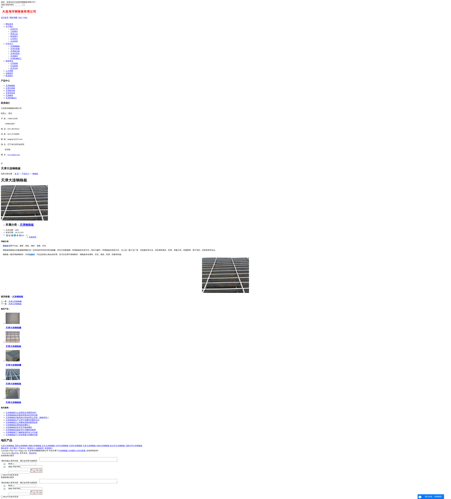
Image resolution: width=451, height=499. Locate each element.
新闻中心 (31, 448)
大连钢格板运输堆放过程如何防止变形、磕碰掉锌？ (27, 418)
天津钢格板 (15, 46)
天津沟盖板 (15, 49)
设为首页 (4, 18)
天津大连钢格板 (15, 304)
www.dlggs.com (14, 155)
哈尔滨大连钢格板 (117, 446)
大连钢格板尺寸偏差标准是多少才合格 (22, 432)
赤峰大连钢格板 (34, 446)
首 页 (17, 174)
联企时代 (33, 453)
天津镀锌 (14, 56)
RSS (20, 18)
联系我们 (14, 36)
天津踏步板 (15, 51)
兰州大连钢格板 (62, 446)
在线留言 (9, 73)
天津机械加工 (16, 58)
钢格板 (35, 174)
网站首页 (9, 24)
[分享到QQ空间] (7, 235)
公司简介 (14, 39)
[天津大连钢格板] (24, 220)
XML (25, 18)
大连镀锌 (72, 451)
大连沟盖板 (81, 451)
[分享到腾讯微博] (12, 235)
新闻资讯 (9, 61)
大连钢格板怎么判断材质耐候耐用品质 (22, 422)
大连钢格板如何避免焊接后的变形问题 (22, 415)
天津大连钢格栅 (15, 301)
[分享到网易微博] (17, 235)
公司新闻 (14, 63)
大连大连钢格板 (7, 446)
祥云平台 (15, 453)
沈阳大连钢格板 (21, 446)
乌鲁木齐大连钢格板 (133, 446)
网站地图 (13, 18)
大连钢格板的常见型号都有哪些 (19, 427)
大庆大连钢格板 (89, 446)
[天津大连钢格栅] (13, 323)
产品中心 (9, 44)
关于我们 (9, 26)
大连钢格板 (17, 296)
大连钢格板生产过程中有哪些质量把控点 (22, 420)
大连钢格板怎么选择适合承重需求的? (21, 413)
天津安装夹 (15, 54)
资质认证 (14, 34)
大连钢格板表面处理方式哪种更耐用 (21, 430)
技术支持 (14, 68)
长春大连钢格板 (102, 446)
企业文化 (14, 29)
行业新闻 (14, 66)
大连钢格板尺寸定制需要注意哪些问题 (22, 435)
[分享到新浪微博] (9, 235)
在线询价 (32, 237)
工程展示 (14, 31)
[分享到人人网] (14, 235)
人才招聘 (9, 71)
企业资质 (14, 41)
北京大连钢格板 (48, 446)
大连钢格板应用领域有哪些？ (18, 425)
